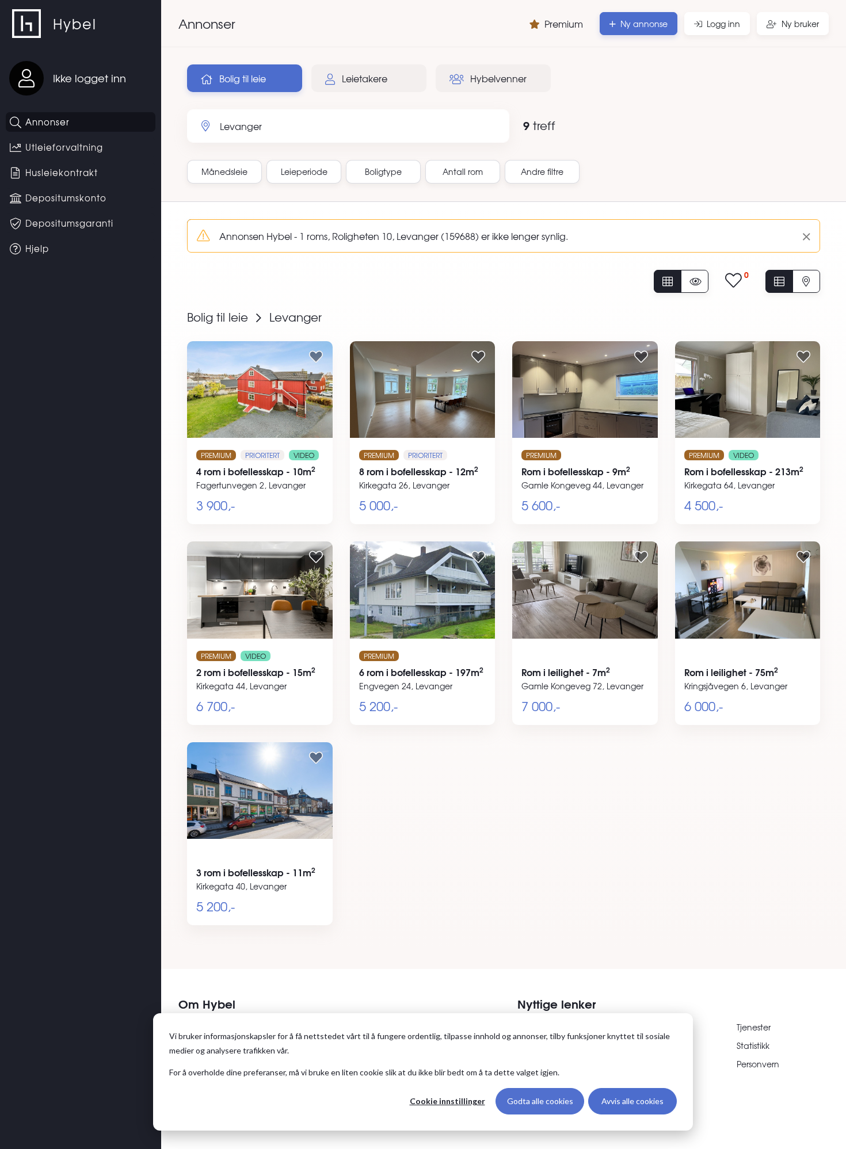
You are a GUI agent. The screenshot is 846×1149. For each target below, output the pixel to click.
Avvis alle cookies (632, 1101)
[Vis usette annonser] (694, 281)
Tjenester (754, 1027)
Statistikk (753, 1045)
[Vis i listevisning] (779, 281)
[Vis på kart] (806, 281)
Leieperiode (304, 171)
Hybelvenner (497, 78)
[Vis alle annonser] (667, 281)
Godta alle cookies (540, 1101)
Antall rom (463, 171)
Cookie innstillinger (447, 1101)
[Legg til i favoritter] (316, 356)
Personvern (758, 1064)
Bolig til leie (241, 78)
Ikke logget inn (89, 78)
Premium (563, 23)
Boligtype (383, 171)
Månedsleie (224, 171)
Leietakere (363, 78)
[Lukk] (802, 236)
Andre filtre (542, 171)
